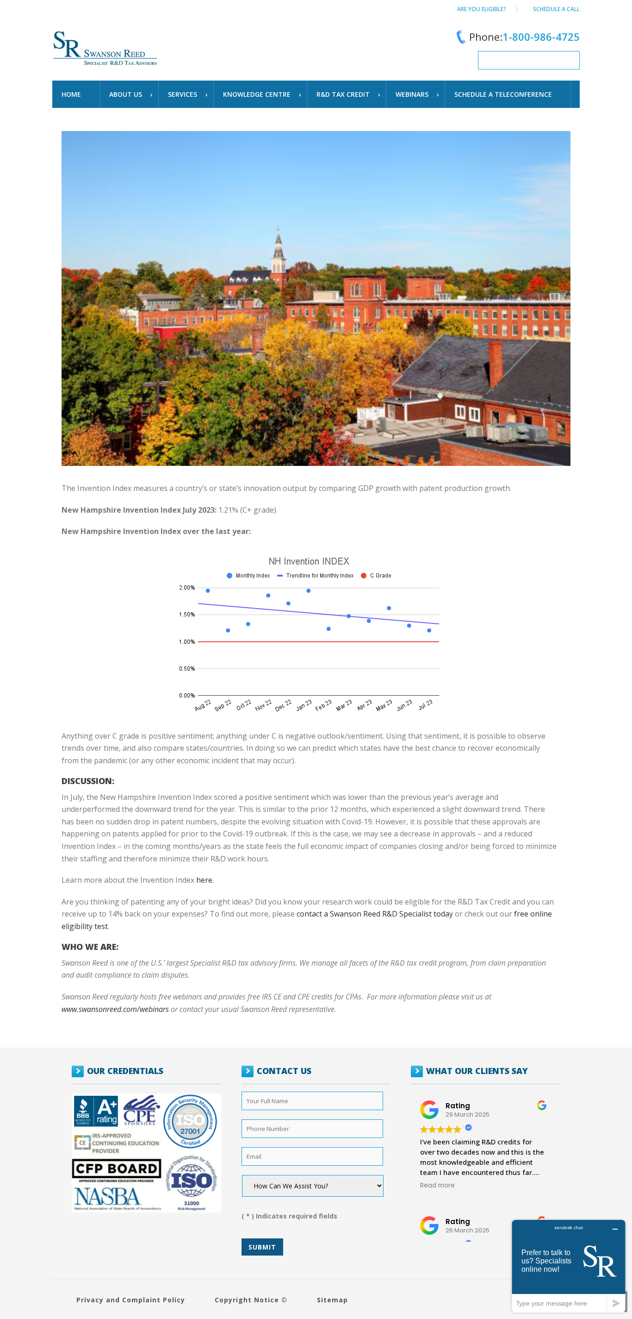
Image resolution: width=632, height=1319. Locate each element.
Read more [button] (437, 1185)
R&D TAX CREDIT (343, 94)
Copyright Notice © (251, 1299)
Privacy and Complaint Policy (130, 1299)
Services (182, 94)
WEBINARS (412, 94)
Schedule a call (556, 9)
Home (71, 94)
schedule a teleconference (503, 94)
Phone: (524, 37)
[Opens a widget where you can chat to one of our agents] (568, 1266)
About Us (125, 94)
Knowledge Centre (257, 94)
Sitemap (332, 1299)
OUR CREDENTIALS (125, 1070)
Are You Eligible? (481, 9)
